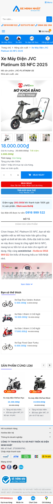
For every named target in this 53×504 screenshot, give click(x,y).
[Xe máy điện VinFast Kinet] (39, 396)
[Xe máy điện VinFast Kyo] (13, 396)
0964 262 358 (45, 25)
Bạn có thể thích (11, 292)
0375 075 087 (28, 25)
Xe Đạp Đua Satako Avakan (27, 300)
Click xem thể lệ (24, 206)
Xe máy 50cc (6, 42)
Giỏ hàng (45, 31)
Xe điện (19, 42)
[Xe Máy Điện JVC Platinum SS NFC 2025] (26, 105)
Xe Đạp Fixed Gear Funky (27, 342)
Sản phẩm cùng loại (17, 365)
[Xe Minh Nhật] (26, 9)
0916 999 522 (11, 25)
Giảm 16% (36, 392)
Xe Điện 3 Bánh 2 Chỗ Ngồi (27, 328)
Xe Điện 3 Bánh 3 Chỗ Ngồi (27, 314)
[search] (49, 19)
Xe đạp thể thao (31, 42)
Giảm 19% (11, 392)
